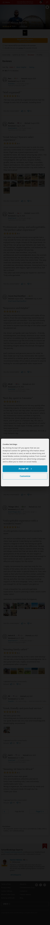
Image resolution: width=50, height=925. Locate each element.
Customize (25, 476)
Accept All (23, 468)
